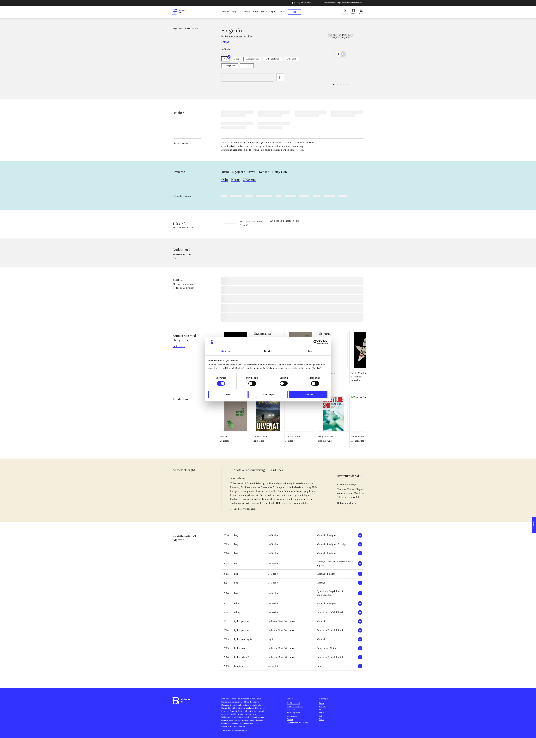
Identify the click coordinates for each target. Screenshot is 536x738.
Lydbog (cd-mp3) (273, 59)
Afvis (227, 394)
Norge (235, 179)
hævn (252, 172)
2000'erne (249, 179)
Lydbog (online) (252, 59)
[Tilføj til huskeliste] (280, 77)
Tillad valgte (268, 394)
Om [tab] (310, 351)
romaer (264, 172)
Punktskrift (246, 66)
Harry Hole (280, 172)
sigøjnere (238, 172)
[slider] (340, 54)
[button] (292, 535)
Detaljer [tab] (268, 351)
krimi (225, 172)
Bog (225, 59)
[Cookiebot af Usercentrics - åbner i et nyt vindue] (315, 342)
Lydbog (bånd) (229, 66)
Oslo (224, 179)
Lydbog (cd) (291, 59)
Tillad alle (308, 394)
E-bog (236, 59)
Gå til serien (179, 346)
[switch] (252, 383)
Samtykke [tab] (226, 351)
